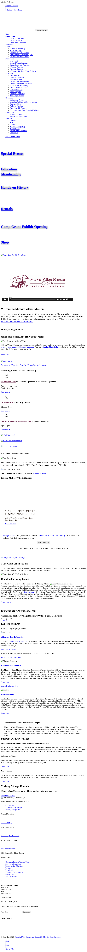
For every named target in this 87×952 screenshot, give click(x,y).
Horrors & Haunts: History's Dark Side (16, 421)
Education (9, 73)
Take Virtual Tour (43, 542)
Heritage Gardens (16, 69)
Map (7, 945)
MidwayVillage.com (12, 810)
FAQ (7, 941)
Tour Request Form (17, 96)
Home (7, 34)
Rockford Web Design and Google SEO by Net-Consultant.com (38, 937)
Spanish (43, 473)
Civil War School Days (18, 88)
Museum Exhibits (16, 67)
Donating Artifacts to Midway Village (23, 102)
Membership (9, 44)
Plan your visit (9, 535)
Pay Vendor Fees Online (18, 116)
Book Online (5, 365)
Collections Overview (18, 100)
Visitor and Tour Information (12, 637)
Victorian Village (6, 823)
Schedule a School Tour (14, 10)
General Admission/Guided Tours (17, 862)
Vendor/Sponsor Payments (37, 365)
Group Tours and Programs (19, 65)
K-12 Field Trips (16, 79)
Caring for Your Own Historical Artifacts (24, 110)
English (36, 473)
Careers (12, 125)
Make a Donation (16, 114)
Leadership (14, 120)
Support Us (9, 112)
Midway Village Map (17, 127)
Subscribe (26, 912)
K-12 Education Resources (11, 666)
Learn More (5, 354)
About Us (8, 118)
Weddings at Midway (17, 49)
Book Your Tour (10, 524)
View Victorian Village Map (11, 657)
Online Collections (16, 106)
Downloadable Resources (19, 108)
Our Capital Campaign (18, 42)
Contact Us (14, 133)
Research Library (16, 104)
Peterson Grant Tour (17, 94)
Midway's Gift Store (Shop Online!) (23, 71)
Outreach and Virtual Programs (21, 83)
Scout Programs (15, 92)
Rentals (8, 46)
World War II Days (8, 382)
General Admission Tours (19, 63)
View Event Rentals (8, 796)
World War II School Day (19, 85)
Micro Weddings (16, 51)
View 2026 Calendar (18, 365)
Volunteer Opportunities (18, 131)
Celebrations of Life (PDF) (19, 57)
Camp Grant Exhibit (17, 38)
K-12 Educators (15, 75)
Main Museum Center (8, 848)
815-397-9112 (10, 805)
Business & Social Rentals (19, 53)
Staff (11, 122)
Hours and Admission (8, 649)
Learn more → (6, 602)
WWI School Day (16, 90)
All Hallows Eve (7, 402)
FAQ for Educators (17, 77)
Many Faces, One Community (10, 836)
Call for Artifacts (16, 40)
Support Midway (11, 6)
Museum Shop (15, 129)
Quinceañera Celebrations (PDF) (21, 55)
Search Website (42, 30)
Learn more (5, 682)
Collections (9, 98)
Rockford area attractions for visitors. (17, 321)
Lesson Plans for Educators (19, 81)
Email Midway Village (13, 807)
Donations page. (29, 592)
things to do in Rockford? (19, 641)
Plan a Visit (14, 61)
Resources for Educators (14, 866)
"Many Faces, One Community (51, 535)
